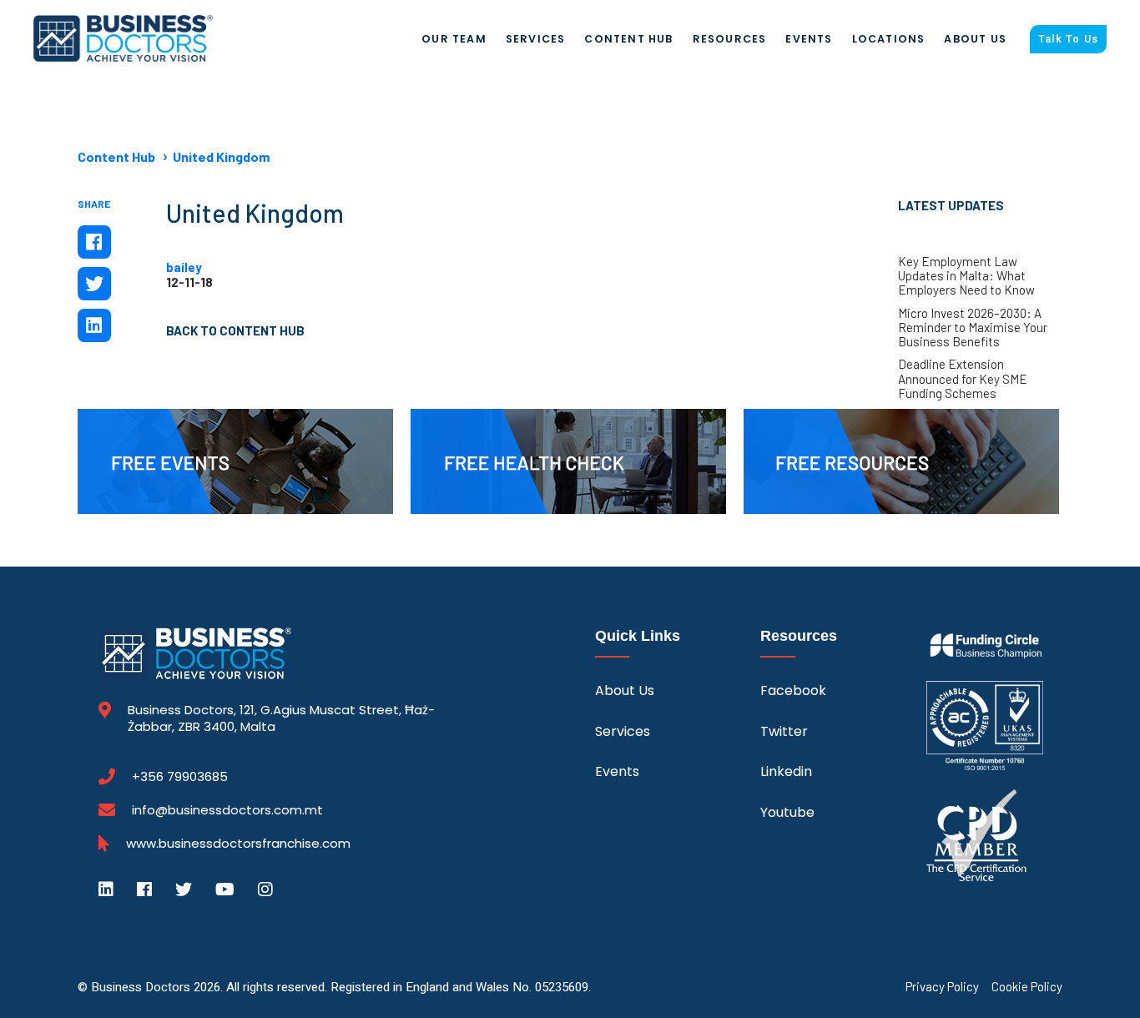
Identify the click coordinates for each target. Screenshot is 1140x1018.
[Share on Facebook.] (94, 242)
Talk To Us (1068, 39)
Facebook (793, 690)
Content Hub (628, 39)
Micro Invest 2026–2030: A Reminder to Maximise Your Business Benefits (972, 328)
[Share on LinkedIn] (94, 325)
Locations (889, 39)
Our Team (454, 39)
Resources (730, 39)
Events (808, 39)
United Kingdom (221, 156)
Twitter (784, 731)
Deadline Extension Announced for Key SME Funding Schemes (962, 379)
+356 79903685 (180, 777)
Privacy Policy (942, 987)
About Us (975, 39)
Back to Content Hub (235, 330)
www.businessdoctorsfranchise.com (238, 843)
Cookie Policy (1026, 987)
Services (536, 39)
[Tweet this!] (94, 283)
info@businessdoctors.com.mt (227, 810)
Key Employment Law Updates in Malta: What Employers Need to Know (966, 276)
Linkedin (786, 771)
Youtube (787, 812)
